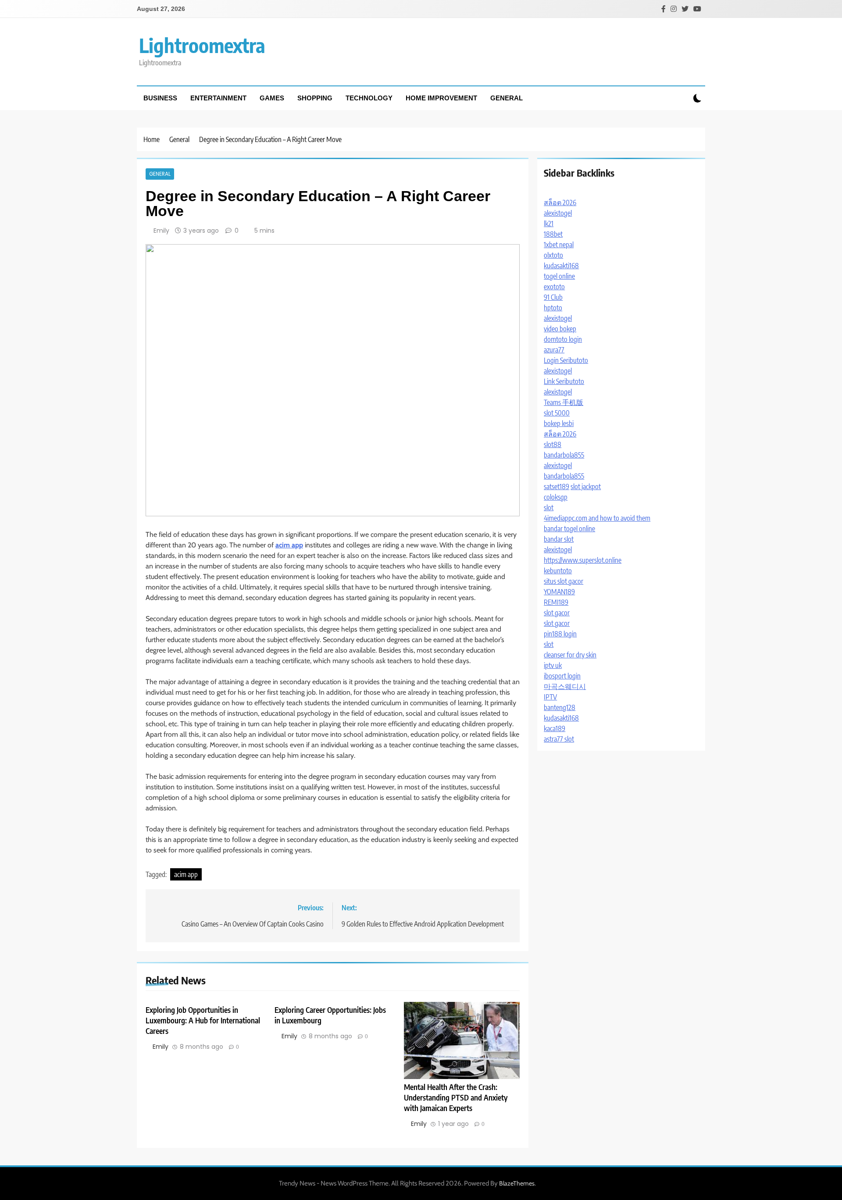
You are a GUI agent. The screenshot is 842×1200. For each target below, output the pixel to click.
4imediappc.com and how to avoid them (597, 518)
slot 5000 (557, 412)
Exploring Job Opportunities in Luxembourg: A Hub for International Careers (203, 1020)
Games (272, 98)
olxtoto (553, 255)
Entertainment (218, 98)
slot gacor (557, 612)
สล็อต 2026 (560, 202)
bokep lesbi (559, 423)
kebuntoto (558, 570)
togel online (559, 276)
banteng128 (559, 707)
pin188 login (560, 633)
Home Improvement (441, 98)
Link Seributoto (564, 381)
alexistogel (558, 213)
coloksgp (555, 497)
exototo (554, 286)
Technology (369, 98)
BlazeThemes (517, 1183)
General (506, 98)
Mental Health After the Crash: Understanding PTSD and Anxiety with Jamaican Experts (455, 1097)
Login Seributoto (566, 360)
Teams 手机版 (563, 402)
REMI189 (556, 602)
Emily (161, 230)
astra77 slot (559, 739)
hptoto (553, 307)
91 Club (553, 297)
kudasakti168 (561, 265)
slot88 (552, 444)
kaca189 (554, 728)
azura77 (554, 349)
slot (548, 507)
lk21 (548, 223)
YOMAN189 (559, 591)
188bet (553, 234)
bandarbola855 (564, 455)
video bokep (560, 328)
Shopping (314, 98)
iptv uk (553, 665)
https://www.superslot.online (582, 560)
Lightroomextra (202, 45)
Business (160, 98)
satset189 (556, 486)
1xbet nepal (559, 244)
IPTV (550, 696)
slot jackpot (586, 486)
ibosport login (562, 675)
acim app (186, 874)
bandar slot (559, 539)
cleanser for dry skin (570, 654)
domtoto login (563, 339)
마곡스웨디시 (565, 686)
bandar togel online (569, 528)
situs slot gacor (563, 581)
